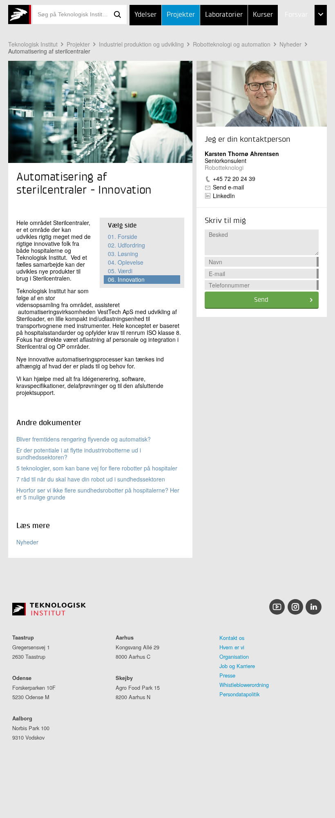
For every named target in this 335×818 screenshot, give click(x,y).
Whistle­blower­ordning (244, 685)
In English (283, 96)
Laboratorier (224, 14)
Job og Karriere (237, 666)
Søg (118, 14)
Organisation (234, 656)
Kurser (263, 14)
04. (125, 262)
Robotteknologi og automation (231, 44)
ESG (273, 56)
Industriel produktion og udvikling (141, 44)
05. (120, 271)
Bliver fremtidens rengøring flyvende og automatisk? (83, 439)
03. (123, 254)
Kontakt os (231, 638)
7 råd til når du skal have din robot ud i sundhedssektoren (90, 479)
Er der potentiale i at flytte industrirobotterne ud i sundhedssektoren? (78, 453)
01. (122, 236)
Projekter (181, 14)
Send (261, 300)
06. (126, 279)
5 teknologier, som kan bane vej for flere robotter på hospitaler (96, 468)
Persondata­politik (239, 694)
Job (273, 35)
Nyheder (27, 542)
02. (126, 245)
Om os (277, 76)
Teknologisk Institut (33, 44)
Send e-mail (228, 187)
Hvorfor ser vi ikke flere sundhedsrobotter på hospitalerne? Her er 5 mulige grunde (97, 493)
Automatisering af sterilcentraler (49, 51)
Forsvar (296, 14)
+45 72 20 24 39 (234, 178)
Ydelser (145, 14)
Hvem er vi (231, 647)
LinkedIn (224, 196)
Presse (227, 675)
